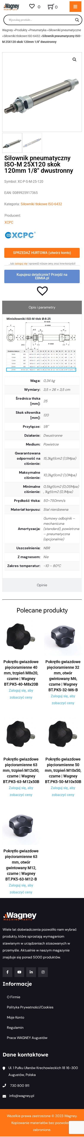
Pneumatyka (38, 30)
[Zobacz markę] (20, 234)
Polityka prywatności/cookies (30, 1007)
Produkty (21, 30)
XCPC (9, 222)
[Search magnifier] (77, 20)
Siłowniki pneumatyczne (65, 30)
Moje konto (15, 1017)
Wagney (7, 30)
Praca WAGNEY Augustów (27, 1037)
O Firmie (13, 997)
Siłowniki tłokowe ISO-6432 (22, 36)
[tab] (42, 307)
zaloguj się (21, 263)
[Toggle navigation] (75, 6)
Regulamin (15, 1027)
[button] (74, 59)
